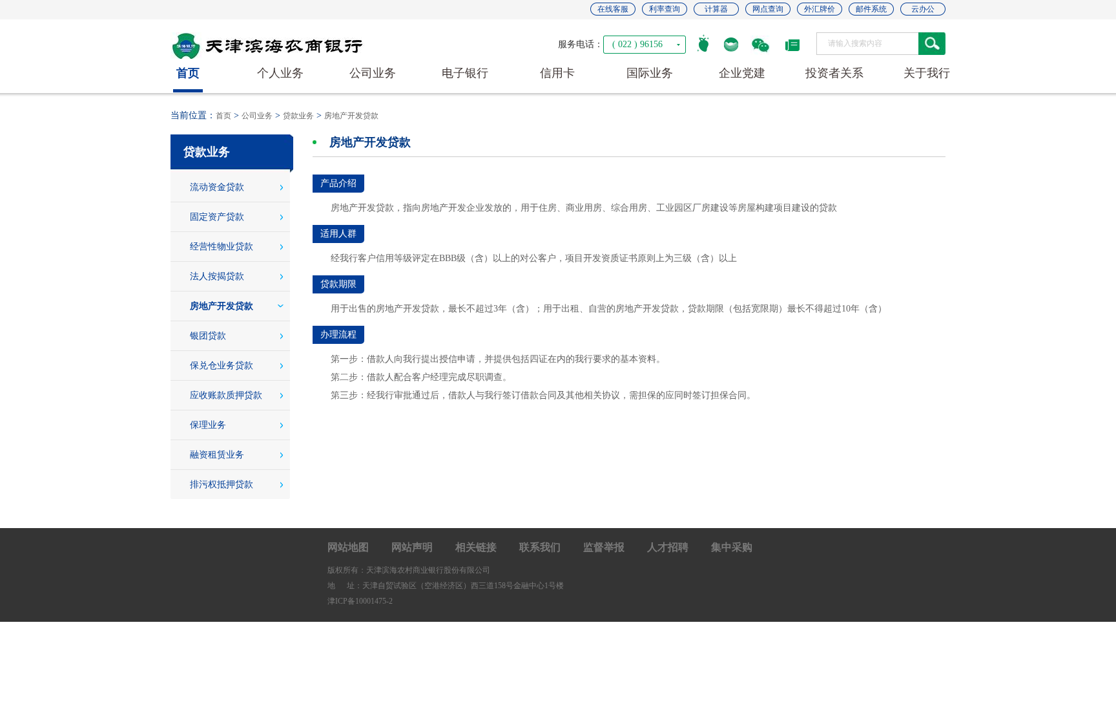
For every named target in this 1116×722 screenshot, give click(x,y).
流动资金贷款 (217, 187)
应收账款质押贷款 (226, 395)
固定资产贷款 (217, 217)
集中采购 (731, 547)
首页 (223, 115)
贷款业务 (298, 115)
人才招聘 (667, 547)
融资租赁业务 (217, 455)
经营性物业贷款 (221, 246)
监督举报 (604, 547)
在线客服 (612, 9)
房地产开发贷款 (351, 115)
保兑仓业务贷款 (221, 365)
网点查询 (767, 9)
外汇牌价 (819, 9)
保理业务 (208, 425)
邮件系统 (871, 9)
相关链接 (476, 547)
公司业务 (257, 115)
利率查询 (664, 9)
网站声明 (412, 547)
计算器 (716, 9)
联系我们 (540, 547)
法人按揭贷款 (217, 276)
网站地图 (348, 547)
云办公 (923, 9)
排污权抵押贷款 (221, 484)
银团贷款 (208, 336)
